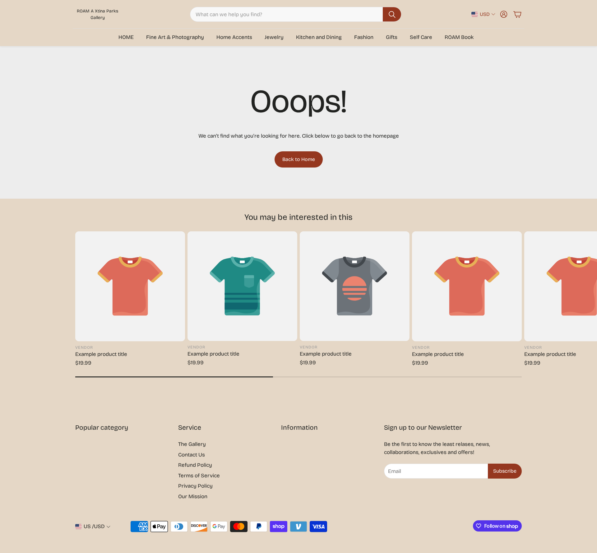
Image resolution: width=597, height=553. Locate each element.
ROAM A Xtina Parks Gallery (97, 14)
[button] (295, 14)
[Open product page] (130, 286)
